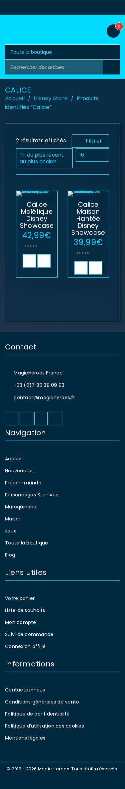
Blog (10, 554)
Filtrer (94, 141)
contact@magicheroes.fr (44, 397)
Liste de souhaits (25, 610)
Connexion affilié (25, 646)
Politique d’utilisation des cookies (44, 726)
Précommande (23, 482)
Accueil (15, 98)
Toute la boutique (26, 542)
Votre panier (20, 598)
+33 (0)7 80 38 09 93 (39, 385)
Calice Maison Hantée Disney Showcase (88, 218)
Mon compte (20, 622)
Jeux (10, 530)
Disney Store (51, 98)
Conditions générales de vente (42, 701)
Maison (13, 518)
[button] (29, 261)
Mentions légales (25, 738)
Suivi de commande (29, 634)
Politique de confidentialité (37, 714)
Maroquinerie (20, 506)
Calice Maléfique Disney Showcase (37, 215)
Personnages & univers (32, 494)
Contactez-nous (25, 689)
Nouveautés (19, 470)
